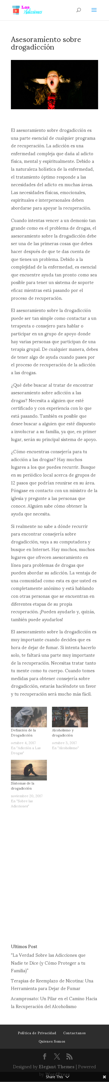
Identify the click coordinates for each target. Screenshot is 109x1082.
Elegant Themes (57, 1066)
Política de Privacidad (37, 1032)
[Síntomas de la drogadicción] (29, 770)
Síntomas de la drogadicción (22, 785)
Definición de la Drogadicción (23, 732)
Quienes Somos (52, 1041)
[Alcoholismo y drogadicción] (70, 717)
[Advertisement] (54, 872)
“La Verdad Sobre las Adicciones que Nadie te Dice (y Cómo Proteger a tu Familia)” (48, 962)
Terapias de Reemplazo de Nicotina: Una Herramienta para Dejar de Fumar (52, 984)
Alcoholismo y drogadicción (63, 732)
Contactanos (74, 1032)
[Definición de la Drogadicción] (29, 717)
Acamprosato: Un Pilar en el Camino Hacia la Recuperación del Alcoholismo (54, 1002)
